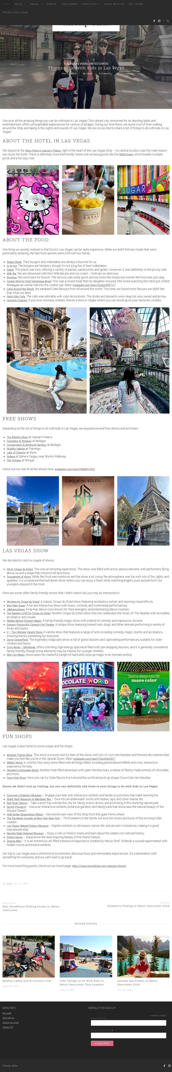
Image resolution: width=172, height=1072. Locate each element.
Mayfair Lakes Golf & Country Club (27, 981)
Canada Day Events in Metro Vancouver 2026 (137, 983)
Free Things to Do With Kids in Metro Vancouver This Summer (82, 983)
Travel (34, 4)
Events (51, 4)
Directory (89, 4)
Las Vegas (81, 63)
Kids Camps (69, 4)
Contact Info (8, 1027)
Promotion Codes (15, 12)
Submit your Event (11, 1022)
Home (6, 4)
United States (98, 63)
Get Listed (136, 4)
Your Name (98, 1018)
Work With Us (114, 4)
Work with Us (8, 1018)
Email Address (102, 1030)
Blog (18, 4)
